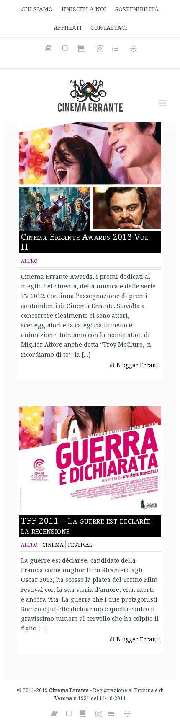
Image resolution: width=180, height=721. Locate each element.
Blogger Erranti (138, 365)
